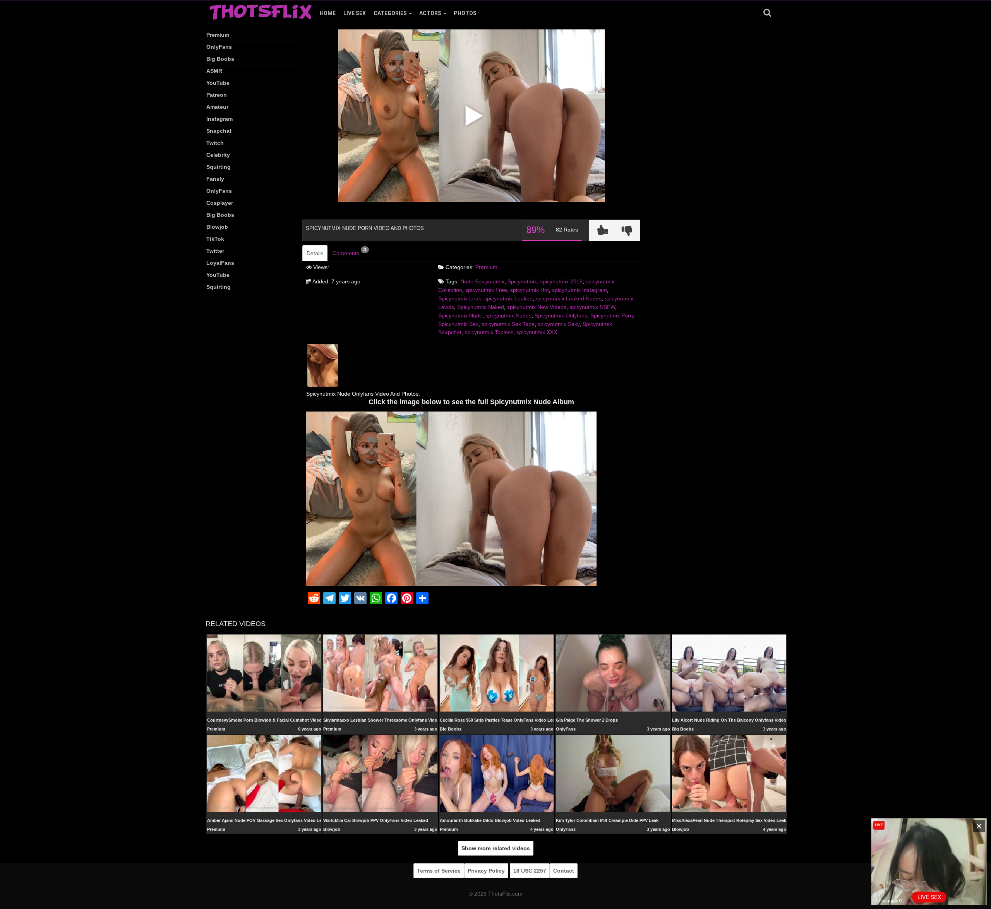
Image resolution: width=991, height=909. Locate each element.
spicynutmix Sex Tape (508, 324)
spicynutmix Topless (489, 332)
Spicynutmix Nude (460, 315)
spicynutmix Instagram (579, 290)
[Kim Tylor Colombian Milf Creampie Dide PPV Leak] (613, 773)
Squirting (218, 167)
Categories (390, 13)
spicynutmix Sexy (559, 324)
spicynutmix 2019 (561, 281)
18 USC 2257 (529, 871)
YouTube (218, 83)
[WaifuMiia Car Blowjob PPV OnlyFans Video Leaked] (380, 773)
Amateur (217, 107)
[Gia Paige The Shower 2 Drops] (613, 673)
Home (328, 13)
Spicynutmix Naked (480, 307)
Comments (349, 251)
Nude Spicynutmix (482, 281)
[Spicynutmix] (322, 365)
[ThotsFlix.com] (260, 10)
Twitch (215, 143)
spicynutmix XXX (536, 332)
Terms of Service (439, 871)
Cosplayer (219, 203)
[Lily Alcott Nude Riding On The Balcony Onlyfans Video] (729, 673)
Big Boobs (220, 59)
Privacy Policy (486, 871)
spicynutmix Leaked (508, 298)
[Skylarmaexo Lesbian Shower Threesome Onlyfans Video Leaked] (380, 673)
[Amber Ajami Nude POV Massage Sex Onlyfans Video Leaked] (264, 773)
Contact (563, 871)
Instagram (219, 119)
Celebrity (218, 155)
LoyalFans (220, 263)
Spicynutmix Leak (459, 298)
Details (315, 253)
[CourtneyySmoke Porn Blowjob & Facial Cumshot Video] (264, 673)
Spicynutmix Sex (458, 324)
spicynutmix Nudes (508, 315)
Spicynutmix (522, 281)
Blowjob (217, 227)
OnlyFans (219, 47)
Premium (217, 35)
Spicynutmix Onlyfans (561, 315)
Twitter (215, 251)
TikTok (215, 239)
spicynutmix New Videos (536, 307)
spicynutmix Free (486, 290)
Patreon (216, 95)
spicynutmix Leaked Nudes (569, 298)
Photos (465, 13)
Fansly (215, 179)
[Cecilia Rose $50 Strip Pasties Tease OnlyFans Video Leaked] (497, 673)
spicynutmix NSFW (592, 307)
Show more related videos (495, 848)
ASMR (214, 71)
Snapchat (218, 131)
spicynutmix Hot (529, 290)
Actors (430, 13)
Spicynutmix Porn (611, 315)
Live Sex (354, 13)
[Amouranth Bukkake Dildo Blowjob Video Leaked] (497, 773)
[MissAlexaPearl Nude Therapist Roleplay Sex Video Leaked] (729, 773)
